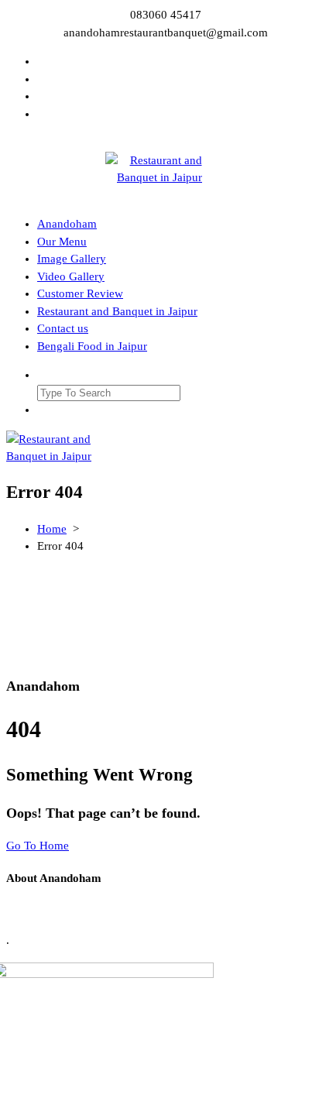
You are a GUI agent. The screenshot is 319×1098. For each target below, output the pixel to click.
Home (52, 529)
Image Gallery (71, 258)
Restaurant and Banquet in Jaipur (117, 311)
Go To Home (37, 845)
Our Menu (62, 241)
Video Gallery (71, 276)
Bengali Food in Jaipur (92, 346)
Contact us (62, 328)
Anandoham (67, 224)
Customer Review (80, 293)
